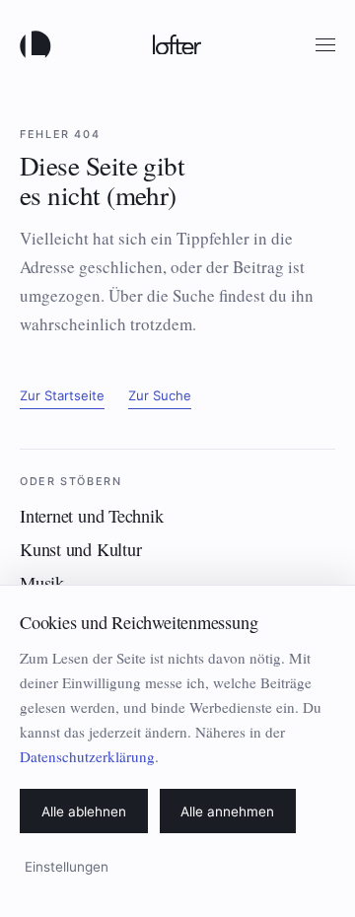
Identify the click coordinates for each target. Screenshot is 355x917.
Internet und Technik (92, 516)
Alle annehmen (227, 811)
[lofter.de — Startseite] (39, 44)
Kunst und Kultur (80, 549)
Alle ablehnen (83, 811)
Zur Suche (159, 395)
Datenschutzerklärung (87, 756)
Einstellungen (66, 867)
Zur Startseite (62, 395)
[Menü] (325, 45)
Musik (42, 583)
